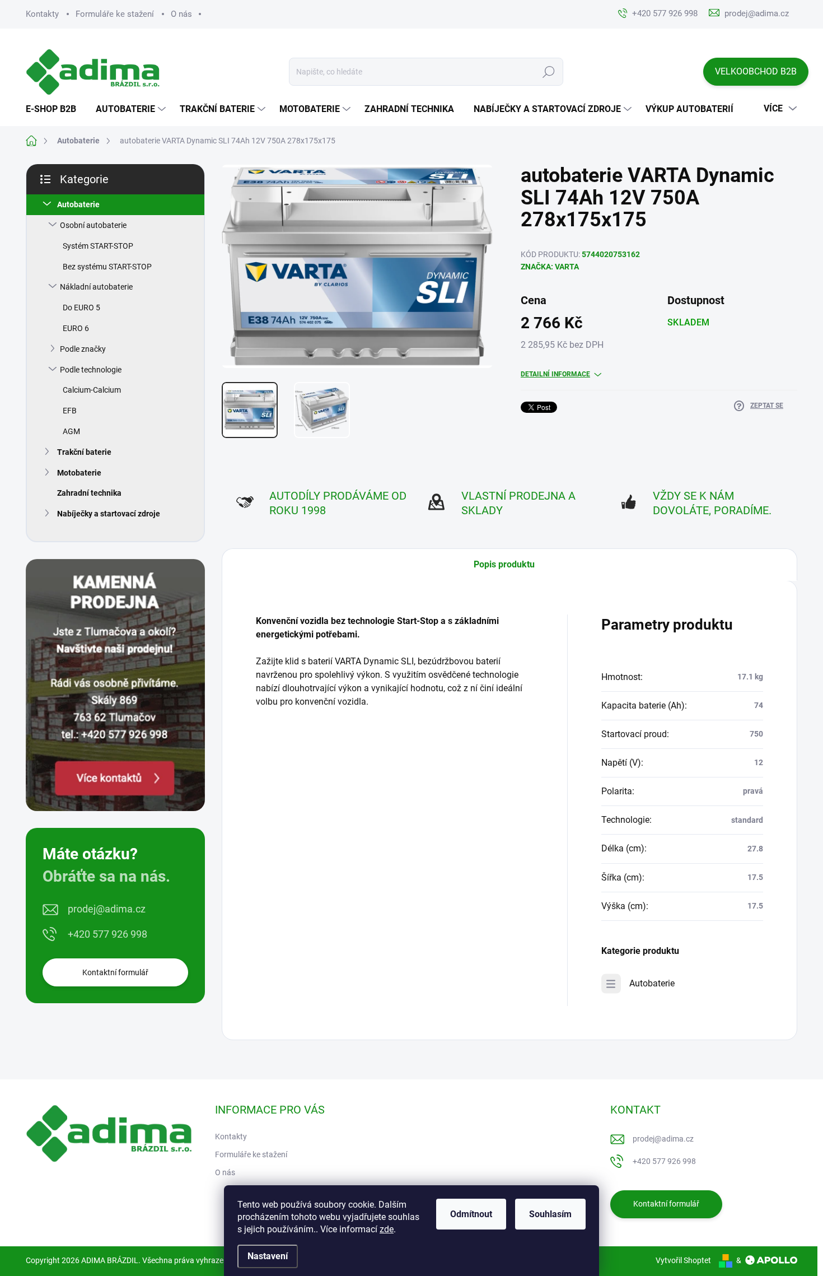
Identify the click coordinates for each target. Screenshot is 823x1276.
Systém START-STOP (98, 245)
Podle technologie (90, 369)
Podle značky (83, 348)
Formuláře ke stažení (115, 14)
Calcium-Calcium (92, 389)
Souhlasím (550, 1214)
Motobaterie (79, 472)
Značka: (550, 266)
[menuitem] (55, 109)
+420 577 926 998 (107, 934)
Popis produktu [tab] (504, 564)
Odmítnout (471, 1214)
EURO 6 (76, 328)
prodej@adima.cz (107, 909)
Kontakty (42, 14)
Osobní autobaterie (93, 225)
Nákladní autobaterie (96, 286)
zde (387, 1229)
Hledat (548, 71)
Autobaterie (78, 204)
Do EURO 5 (81, 307)
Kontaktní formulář (115, 972)
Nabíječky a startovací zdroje (108, 513)
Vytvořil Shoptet (683, 1260)
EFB (70, 410)
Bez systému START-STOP (107, 266)
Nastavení (267, 1256)
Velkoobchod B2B (756, 71)
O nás (181, 14)
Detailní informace (555, 374)
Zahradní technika (89, 492)
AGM (71, 431)
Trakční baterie (84, 452)
